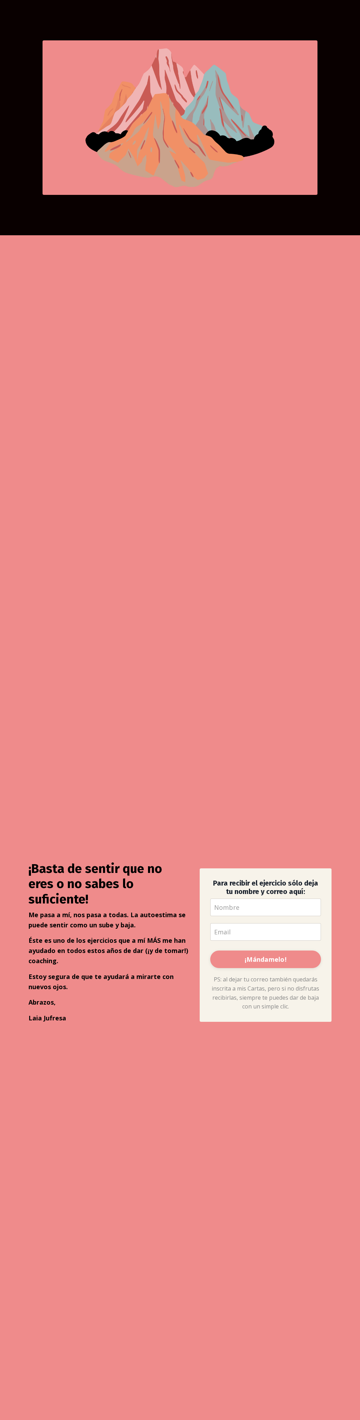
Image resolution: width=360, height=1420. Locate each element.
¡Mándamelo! (266, 959)
